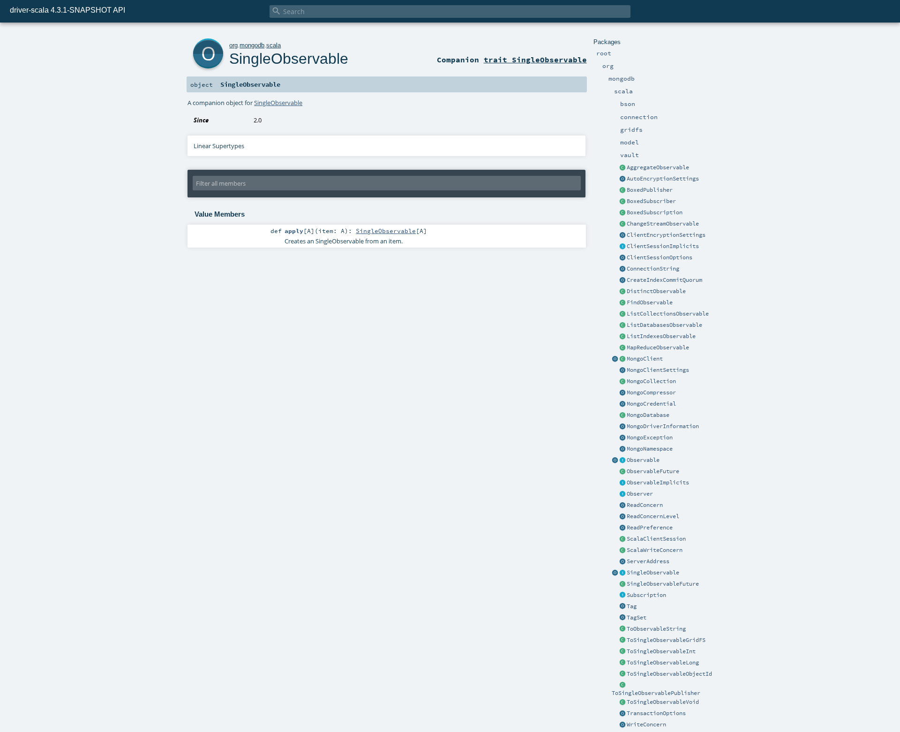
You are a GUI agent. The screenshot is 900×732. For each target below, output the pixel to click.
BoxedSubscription (654, 212)
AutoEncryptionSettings (663, 178)
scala (273, 45)
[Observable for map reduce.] (622, 348)
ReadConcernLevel (653, 516)
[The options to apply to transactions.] (622, 713)
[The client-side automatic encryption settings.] (622, 179)
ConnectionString (653, 268)
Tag (632, 606)
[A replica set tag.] (622, 607)
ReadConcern (645, 505)
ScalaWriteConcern (654, 550)
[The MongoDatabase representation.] (622, 415)
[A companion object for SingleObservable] (615, 573)
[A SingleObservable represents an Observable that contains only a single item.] (622, 573)
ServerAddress (648, 561)
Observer (640, 494)
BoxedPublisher (650, 190)
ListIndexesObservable (661, 336)
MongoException (650, 437)
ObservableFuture (653, 471)
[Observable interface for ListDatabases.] (622, 325)
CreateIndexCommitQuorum (664, 280)
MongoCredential (651, 403)
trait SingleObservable (535, 59)
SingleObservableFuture (663, 584)
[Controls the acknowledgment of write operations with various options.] (622, 725)
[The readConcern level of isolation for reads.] (622, 517)
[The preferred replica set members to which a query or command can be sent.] (622, 528)
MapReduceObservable (658, 347)
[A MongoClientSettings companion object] (622, 370)
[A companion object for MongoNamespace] (622, 449)
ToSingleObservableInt (661, 651)
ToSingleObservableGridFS (666, 640)
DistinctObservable (656, 291)
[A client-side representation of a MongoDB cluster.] (622, 359)
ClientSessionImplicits (663, 246)
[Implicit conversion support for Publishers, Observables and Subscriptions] (622, 483)
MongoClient (645, 358)
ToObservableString (656, 629)
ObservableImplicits (658, 482)
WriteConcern (646, 724)
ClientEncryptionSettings (666, 235)
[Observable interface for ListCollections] (622, 314)
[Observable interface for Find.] (622, 303)
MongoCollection (651, 381)
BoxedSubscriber (651, 201)
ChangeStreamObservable (663, 223)
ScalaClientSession (656, 539)
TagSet (636, 617)
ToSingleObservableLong (663, 662)
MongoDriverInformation (663, 426)
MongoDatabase (648, 415)
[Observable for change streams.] (622, 224)
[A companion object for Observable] (615, 460)
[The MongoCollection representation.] (622, 381)
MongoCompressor (651, 392)
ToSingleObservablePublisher (656, 693)
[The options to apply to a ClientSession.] (622, 258)
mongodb (252, 45)
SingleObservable (653, 572)
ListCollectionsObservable (668, 313)
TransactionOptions (656, 713)
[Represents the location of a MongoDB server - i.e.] (622, 562)
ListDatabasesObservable (664, 325)
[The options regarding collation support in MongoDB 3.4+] (622, 426)
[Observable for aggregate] (622, 168)
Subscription (646, 595)
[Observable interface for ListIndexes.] (622, 336)
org (233, 45)
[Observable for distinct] (622, 291)
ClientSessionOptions (659, 257)
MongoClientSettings (658, 370)
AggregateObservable (658, 167)
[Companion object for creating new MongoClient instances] (615, 359)
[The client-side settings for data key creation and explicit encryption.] (622, 235)
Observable (643, 460)
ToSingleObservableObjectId (669, 674)
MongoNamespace (650, 448)
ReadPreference (650, 527)
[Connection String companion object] (622, 269)
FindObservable (650, 302)
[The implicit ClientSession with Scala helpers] (622, 539)
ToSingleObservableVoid (663, 702)
